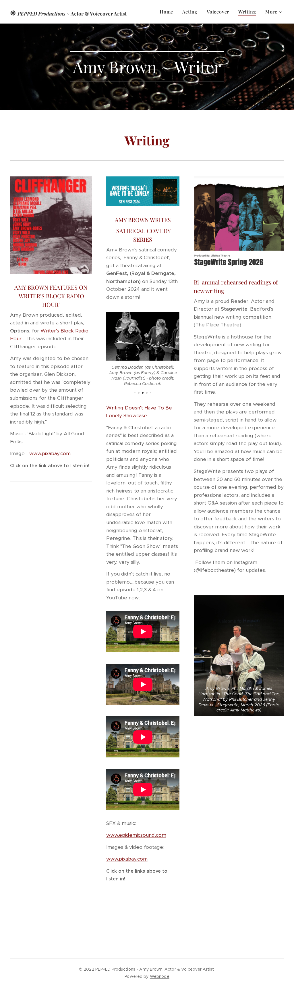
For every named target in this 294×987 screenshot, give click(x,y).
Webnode (159, 976)
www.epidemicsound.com (136, 835)
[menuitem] (168, 12)
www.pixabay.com (50, 453)
